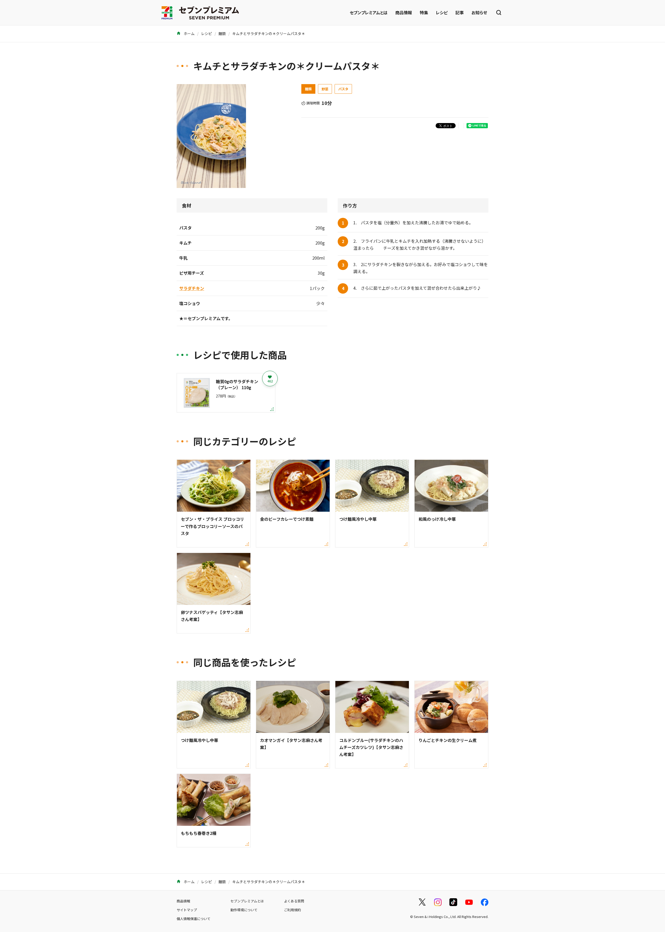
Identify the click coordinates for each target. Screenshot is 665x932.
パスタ (343, 88)
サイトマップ (187, 909)
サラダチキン (191, 288)
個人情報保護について (193, 918)
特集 (424, 12)
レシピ (442, 12)
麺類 (222, 33)
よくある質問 (294, 901)
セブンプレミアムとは (369, 12)
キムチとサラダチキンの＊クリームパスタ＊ (268, 33)
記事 (459, 12)
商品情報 (403, 12)
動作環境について (243, 909)
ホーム (189, 33)
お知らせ (479, 12)
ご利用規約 (292, 909)
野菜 (325, 88)
